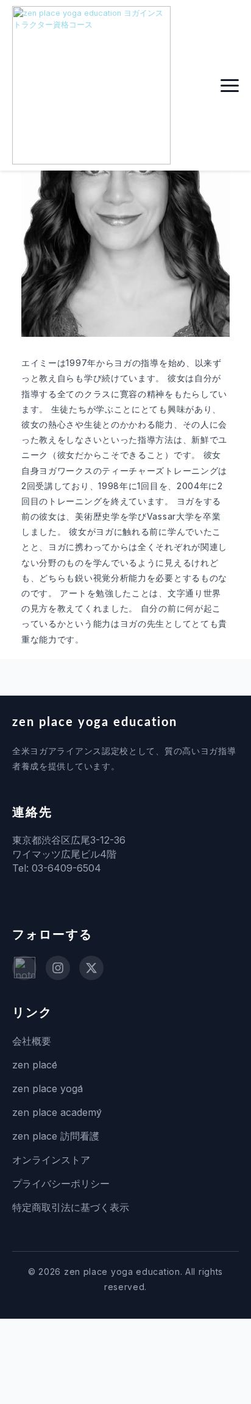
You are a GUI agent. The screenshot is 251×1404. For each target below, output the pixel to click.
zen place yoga (47, 1088)
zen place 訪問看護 (55, 1136)
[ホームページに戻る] (91, 85)
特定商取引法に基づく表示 (70, 1207)
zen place (34, 1065)
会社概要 (31, 1041)
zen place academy (57, 1112)
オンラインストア (51, 1160)
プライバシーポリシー (61, 1183)
